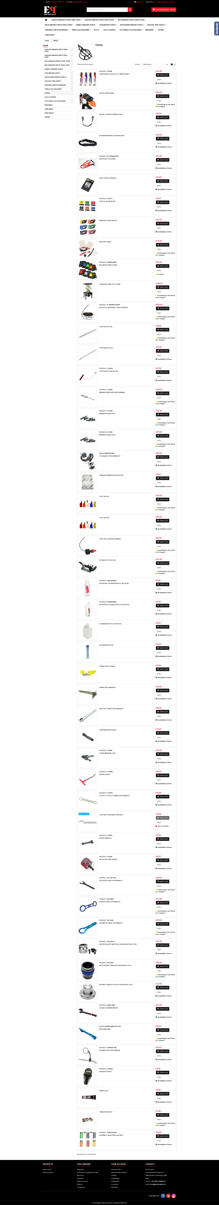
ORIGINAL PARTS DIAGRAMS (56, 30)
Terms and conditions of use (87, 1172)
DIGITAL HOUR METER (107, 201)
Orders (113, 1175)
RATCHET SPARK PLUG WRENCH (111, 709)
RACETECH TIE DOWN (107, 159)
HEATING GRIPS (105, 242)
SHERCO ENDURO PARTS (85, 25)
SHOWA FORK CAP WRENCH (109, 902)
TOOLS (96, 30)
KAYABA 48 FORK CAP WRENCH (111, 923)
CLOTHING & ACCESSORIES (130, 30)
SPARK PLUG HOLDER (107, 666)
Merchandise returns (119, 1172)
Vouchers (114, 1184)
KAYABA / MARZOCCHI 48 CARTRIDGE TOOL (116, 985)
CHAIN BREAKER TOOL (107, 753)
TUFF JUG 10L (104, 496)
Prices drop (47, 1169)
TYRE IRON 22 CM (105, 327)
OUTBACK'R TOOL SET (107, 560)
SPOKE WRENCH (105, 838)
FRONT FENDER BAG (106, 93)
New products (48, 1172)
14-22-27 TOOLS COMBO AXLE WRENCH (114, 796)
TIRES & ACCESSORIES (80, 30)
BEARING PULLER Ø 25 (107, 435)
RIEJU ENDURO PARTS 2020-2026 (58, 25)
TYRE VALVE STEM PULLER (108, 371)
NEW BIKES (149, 30)
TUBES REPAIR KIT (105, 1112)
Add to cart (162, 75)
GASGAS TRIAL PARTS (155, 25)
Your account (118, 1164)
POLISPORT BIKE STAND (108, 265)
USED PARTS (50, 35)
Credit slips (115, 1178)
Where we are (82, 1181)
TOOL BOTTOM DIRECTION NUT (111, 815)
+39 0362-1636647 (57, 2)
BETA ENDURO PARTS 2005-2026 (131, 20)
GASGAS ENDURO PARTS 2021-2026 (99, 20)
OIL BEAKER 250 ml (106, 645)
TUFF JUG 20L (104, 518)
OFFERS (161, 30)
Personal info (116, 1169)
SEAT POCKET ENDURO (107, 178)
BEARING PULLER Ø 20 (107, 414)
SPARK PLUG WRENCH (107, 687)
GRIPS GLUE (103, 1091)
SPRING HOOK (104, 774)
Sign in (155, 2)
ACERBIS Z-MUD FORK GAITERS (111, 1135)
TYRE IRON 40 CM (106, 348)
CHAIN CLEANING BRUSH (108, 1008)
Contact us (81, 1187)
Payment (80, 1178)
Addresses (115, 1181)
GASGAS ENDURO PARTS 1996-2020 (65, 20)
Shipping (80, 1169)
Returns (80, 1184)
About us (80, 1175)
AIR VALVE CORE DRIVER (108, 859)
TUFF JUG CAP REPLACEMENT (110, 539)
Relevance (155, 64)
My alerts (114, 1187)
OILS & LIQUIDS (109, 30)
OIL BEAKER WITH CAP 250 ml (110, 624)
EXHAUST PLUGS (105, 1071)
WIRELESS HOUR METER (108, 220)
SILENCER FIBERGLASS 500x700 (111, 475)
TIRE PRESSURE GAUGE (107, 730)
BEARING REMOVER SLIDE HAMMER (112, 392)
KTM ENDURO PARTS (107, 25)
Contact (150, 1164)
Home (45, 45)
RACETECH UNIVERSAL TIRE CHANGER (113, 307)
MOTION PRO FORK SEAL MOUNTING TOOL (115, 965)
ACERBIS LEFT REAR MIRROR (109, 1050)
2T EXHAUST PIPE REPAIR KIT (109, 456)
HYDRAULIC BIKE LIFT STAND (109, 284)
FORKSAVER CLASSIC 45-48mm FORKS (114, 74)
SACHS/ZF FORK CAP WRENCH (110, 880)
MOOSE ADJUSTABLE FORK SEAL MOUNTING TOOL (118, 944)
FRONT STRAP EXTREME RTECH (111, 114)
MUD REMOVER (104, 1029)
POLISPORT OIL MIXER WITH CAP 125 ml (114, 583)
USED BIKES (49, 109)
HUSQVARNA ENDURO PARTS (131, 25)
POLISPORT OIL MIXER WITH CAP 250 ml (114, 605)
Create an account (168, 2)
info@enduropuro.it (80, 2)
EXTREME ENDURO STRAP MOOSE (111, 136)
